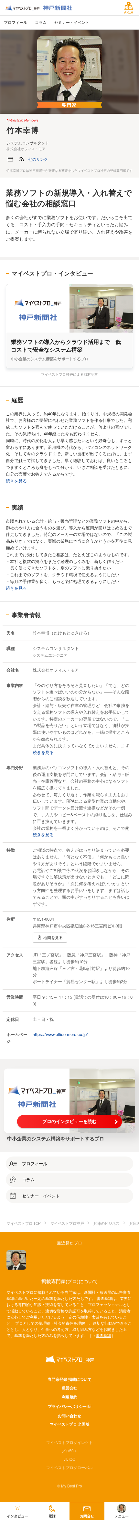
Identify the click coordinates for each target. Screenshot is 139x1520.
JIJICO (69, 1459)
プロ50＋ (69, 1450)
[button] (38, 159)
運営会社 (69, 1388)
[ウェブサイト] (10, 159)
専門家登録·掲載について (69, 1379)
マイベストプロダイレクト (69, 1442)
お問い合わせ (69, 1415)
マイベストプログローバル (69, 1467)
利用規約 (69, 1397)
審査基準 (103, 1335)
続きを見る (16, 481)
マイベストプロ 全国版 (70, 1424)
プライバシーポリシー (67, 1406)
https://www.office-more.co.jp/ (60, 1034)
